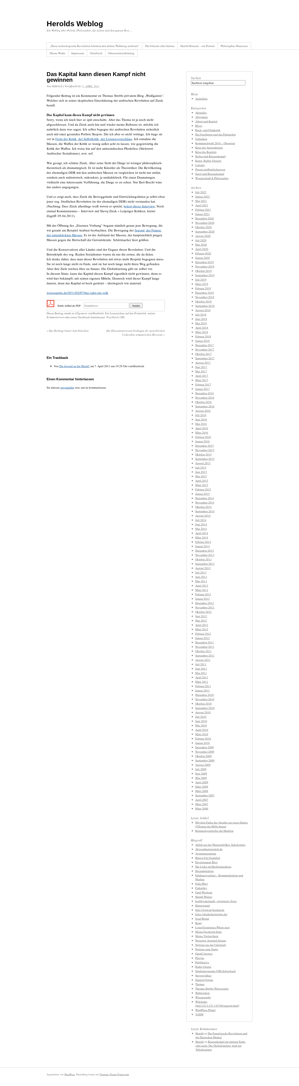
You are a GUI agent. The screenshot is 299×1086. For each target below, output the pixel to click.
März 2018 (201, 332)
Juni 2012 (201, 616)
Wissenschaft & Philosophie (212, 178)
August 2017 (203, 363)
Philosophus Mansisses (234, 46)
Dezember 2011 (204, 642)
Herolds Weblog (75, 23)
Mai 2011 (201, 673)
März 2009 (201, 787)
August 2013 (203, 568)
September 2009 (205, 760)
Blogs (198, 126)
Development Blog (206, 862)
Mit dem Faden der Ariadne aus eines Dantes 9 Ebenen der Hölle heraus (221, 824)
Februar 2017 (203, 384)
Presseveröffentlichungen (210, 169)
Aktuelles (201, 113)
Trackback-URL (115, 317)
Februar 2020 (203, 253)
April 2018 (201, 328)
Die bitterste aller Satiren (159, 46)
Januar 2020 (202, 258)
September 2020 (205, 231)
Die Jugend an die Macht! (74, 366)
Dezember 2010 (204, 695)
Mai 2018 (201, 323)
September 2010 (205, 708)
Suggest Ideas (203, 975)
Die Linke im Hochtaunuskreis (213, 867)
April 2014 (201, 533)
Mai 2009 (201, 778)
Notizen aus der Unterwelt (210, 945)
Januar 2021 (202, 214)
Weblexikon (202, 993)
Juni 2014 (201, 524)
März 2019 (201, 284)
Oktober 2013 (203, 559)
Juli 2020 (200, 240)
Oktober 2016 (203, 402)
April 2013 (201, 585)
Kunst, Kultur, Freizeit (208, 161)
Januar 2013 (202, 599)
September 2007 (205, 795)
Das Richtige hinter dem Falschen (68, 331)
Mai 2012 (201, 620)
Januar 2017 (202, 389)
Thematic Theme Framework (114, 1074)
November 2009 (204, 752)
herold (57, 86)
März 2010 (201, 734)
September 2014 (205, 511)
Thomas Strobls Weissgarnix (212, 988)
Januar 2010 (202, 743)
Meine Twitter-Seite (206, 936)
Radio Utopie (203, 967)
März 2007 (201, 804)
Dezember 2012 (204, 603)
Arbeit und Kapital (206, 121)
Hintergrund (202, 905)
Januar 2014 (202, 546)
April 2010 (201, 730)
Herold (199, 1033)
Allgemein (81, 313)
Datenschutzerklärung (121, 53)
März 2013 (201, 590)
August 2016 (203, 411)
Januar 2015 (202, 494)
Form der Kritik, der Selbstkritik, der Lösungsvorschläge (93, 139)
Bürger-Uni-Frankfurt (207, 858)
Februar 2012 (203, 634)
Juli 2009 (200, 769)
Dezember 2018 (204, 293)
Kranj (198, 923)
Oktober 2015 (203, 454)
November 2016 (204, 398)
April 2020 (201, 249)
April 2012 (201, 625)
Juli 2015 (200, 467)
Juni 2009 (201, 773)
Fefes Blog (201, 884)
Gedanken (201, 139)
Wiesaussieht (203, 997)
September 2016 (205, 406)
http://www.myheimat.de (209, 910)
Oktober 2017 (203, 354)
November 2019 (204, 266)
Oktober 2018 (203, 301)
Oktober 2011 (203, 651)
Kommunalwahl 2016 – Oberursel (215, 143)
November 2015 (204, 450)
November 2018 (204, 297)
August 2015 (203, 463)
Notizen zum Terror (206, 949)
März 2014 (201, 537)
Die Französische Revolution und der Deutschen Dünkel (221, 1035)
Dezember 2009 (204, 747)
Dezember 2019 (204, 262)
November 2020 (204, 223)
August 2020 (203, 236)
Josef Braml (202, 919)
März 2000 (201, 808)
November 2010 (204, 699)
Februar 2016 (203, 437)
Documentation (204, 871)
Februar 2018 (203, 336)
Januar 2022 (202, 196)
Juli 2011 (200, 664)
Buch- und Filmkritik (207, 130)
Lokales (200, 165)
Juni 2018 (201, 319)
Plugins (199, 958)
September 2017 (205, 358)
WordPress (69, 1074)
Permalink (140, 313)
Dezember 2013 (204, 551)
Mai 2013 (201, 581)
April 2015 (201, 481)
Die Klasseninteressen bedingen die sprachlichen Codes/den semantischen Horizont (135, 333)
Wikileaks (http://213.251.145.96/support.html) (217, 1004)
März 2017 (201, 380)
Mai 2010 (201, 725)
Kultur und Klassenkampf (210, 156)
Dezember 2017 (204, 345)
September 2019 (205, 275)
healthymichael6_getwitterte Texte (216, 901)
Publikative (202, 962)
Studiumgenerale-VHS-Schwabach (215, 971)
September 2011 (205, 655)
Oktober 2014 (203, 507)
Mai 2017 (201, 371)
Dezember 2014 (204, 498)
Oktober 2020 (203, 227)
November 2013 (204, 555)
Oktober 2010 (203, 703)
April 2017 (201, 376)
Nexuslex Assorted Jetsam (210, 940)
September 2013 (205, 564)
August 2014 (203, 516)
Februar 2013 (203, 594)
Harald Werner (203, 897)
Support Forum (204, 980)
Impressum (77, 53)
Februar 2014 (203, 542)
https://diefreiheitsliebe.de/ (211, 914)
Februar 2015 (203, 489)
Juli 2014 (200, 520)
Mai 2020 (201, 245)
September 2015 (205, 459)
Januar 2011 (202, 690)
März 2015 (201, 485)
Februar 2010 (203, 738)
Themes (199, 984)
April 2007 (201, 800)
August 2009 (203, 765)
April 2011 (201, 677)
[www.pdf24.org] (50, 305)
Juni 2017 (201, 367)
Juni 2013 (201, 577)
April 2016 (201, 428)
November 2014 (204, 502)
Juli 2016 (200, 415)
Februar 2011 (203, 686)
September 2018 (205, 306)
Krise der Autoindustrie (209, 147)
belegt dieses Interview (139, 206)
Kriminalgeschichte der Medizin (214, 831)
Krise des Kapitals (205, 152)
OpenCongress (204, 954)
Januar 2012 (202, 638)
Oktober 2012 (203, 612)
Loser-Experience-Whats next (212, 927)
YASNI (199, 1014)
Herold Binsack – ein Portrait (197, 46)
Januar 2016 (202, 441)
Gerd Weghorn (203, 892)
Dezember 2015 (204, 446)
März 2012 (201, 629)
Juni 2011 (201, 669)
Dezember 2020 (204, 218)
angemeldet (67, 387)
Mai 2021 (201, 201)
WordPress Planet (205, 1010)
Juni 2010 (201, 721)
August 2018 (203, 310)
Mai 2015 (201, 476)
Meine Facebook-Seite (208, 932)
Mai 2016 (201, 424)
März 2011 (201, 682)
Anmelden (201, 99)
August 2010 (203, 712)
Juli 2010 (200, 717)
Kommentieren (55, 317)
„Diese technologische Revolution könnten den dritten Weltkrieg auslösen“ (94, 46)
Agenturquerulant (205, 853)
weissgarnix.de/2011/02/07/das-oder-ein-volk (77, 292)
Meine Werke (57, 53)
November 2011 (204, 647)
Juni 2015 (201, 472)
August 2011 (203, 660)
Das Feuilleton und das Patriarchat (215, 134)
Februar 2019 (203, 288)
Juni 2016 (201, 419)
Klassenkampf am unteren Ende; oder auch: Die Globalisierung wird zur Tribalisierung (220, 1045)
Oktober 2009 (203, 756)
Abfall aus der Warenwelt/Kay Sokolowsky (220, 845)
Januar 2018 (202, 341)
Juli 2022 (200, 192)
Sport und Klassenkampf (209, 174)
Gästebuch (96, 53)
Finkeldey (201, 888)
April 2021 (201, 205)
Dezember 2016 (204, 393)
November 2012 (204, 607)
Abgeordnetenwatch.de (209, 849)
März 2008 (201, 791)
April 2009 (201, 782)
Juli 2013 (200, 572)
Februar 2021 (203, 210)
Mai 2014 (201, 529)
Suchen (196, 78)
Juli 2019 (200, 279)
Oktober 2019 (203, 271)
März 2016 (201, 432)
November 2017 (204, 349)
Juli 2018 (200, 314)
